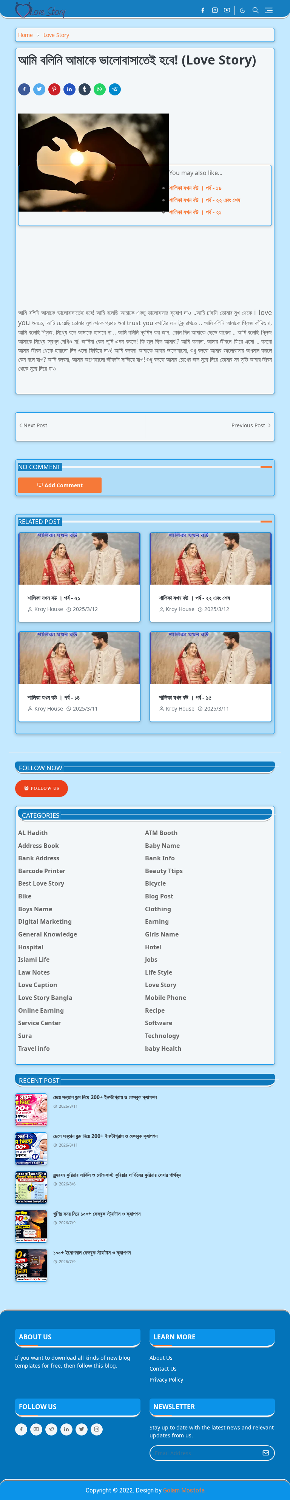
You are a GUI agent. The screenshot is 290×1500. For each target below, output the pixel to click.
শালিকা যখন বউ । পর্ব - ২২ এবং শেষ (204, 200)
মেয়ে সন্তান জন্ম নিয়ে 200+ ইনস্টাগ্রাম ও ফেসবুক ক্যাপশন (105, 1097)
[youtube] (227, 10)
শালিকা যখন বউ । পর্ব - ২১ (195, 212)
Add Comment (64, 485)
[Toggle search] (255, 10)
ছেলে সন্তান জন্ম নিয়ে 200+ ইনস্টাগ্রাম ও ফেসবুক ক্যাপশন (105, 1135)
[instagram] (215, 10)
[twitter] (82, 1429)
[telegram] (51, 1429)
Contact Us (163, 1368)
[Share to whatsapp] (100, 89)
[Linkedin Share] (69, 89)
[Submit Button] (266, 1453)
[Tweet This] (39, 89)
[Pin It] (54, 89)
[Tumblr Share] (85, 89)
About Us (161, 1357)
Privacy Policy (166, 1379)
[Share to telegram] (115, 89)
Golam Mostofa (184, 1490)
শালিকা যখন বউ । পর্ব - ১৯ (195, 188)
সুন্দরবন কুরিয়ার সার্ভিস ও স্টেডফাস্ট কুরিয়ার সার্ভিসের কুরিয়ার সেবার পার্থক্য (117, 1174)
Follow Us (44, 788)
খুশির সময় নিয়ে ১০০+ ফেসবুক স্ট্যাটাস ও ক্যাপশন (96, 1213)
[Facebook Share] (24, 89)
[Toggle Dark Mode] (242, 10)
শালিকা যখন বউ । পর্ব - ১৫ (185, 697)
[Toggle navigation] (268, 10)
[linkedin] (66, 1429)
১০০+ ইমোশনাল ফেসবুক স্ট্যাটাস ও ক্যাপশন (92, 1252)
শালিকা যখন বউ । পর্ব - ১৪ (54, 697)
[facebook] (203, 10)
